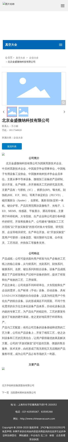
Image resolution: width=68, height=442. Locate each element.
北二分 (44, 435)
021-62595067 (30, 411)
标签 (52, 435)
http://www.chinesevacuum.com (37, 418)
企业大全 (33, 57)
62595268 (47, 411)
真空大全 (20, 57)
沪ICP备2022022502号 (53, 427)
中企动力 (35, 435)
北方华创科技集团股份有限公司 (18, 385)
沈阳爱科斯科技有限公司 (23, 392)
